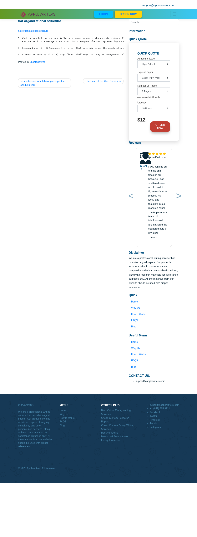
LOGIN (103, 14)
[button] (130, 196)
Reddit (153, 423)
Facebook (155, 412)
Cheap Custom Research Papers (115, 419)
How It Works (138, 314)
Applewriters (33, 468)
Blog (133, 326)
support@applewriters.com (158, 5)
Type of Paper (145, 72)
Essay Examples (110, 440)
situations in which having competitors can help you (42, 83)
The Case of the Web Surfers (101, 81)
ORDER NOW (128, 14)
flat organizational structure (33, 30)
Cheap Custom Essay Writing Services (117, 427)
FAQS (134, 320)
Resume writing (109, 432)
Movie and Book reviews (115, 436)
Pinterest (155, 419)
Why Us (135, 307)
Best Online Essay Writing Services (116, 412)
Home (134, 301)
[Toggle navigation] (174, 14)
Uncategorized (37, 61)
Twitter (153, 416)
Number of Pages (147, 85)
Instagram (155, 427)
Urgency (142, 102)
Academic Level (146, 58)
